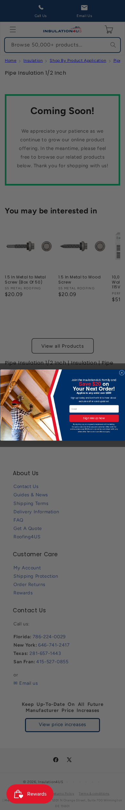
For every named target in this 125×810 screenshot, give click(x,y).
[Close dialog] (121, 372)
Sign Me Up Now (93, 418)
